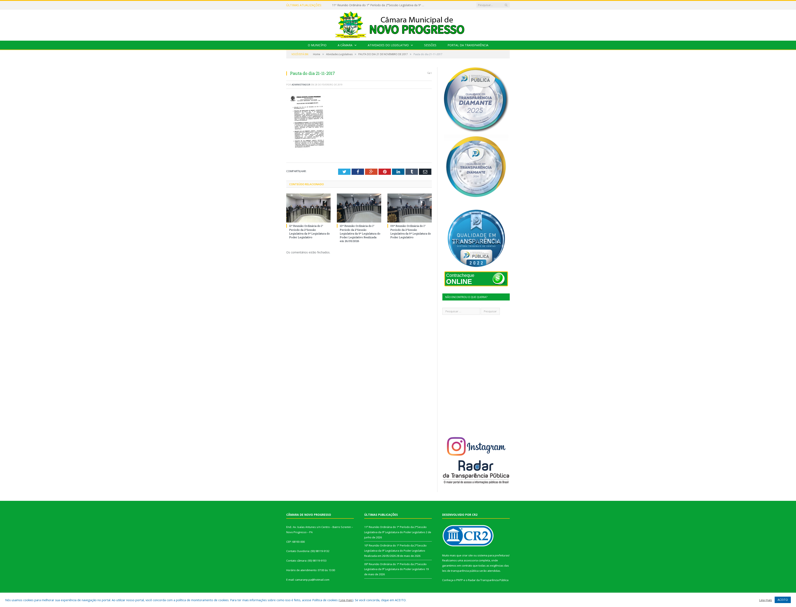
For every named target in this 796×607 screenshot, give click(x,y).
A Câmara (345, 45)
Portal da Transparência (468, 45)
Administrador (301, 84)
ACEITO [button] (783, 600)
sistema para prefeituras (493, 555)
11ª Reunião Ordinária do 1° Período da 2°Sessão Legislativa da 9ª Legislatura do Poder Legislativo (309, 231)
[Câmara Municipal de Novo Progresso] (398, 24)
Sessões (430, 45)
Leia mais (346, 600)
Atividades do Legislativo (388, 45)
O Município (317, 45)
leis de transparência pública (460, 571)
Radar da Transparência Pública (488, 580)
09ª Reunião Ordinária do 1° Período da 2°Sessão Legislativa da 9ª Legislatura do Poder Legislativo (410, 231)
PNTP (459, 580)
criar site (467, 555)
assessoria (471, 560)
